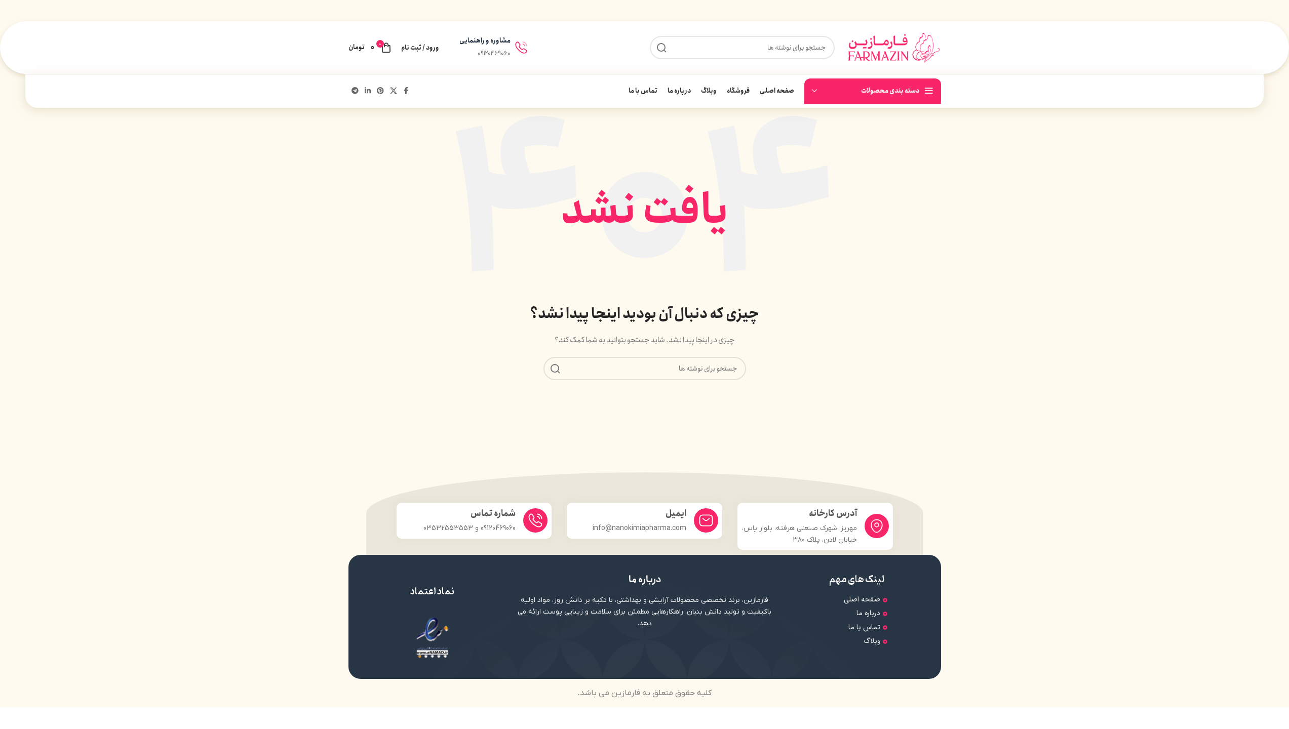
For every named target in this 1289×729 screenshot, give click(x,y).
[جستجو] (555, 368)
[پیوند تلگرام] (355, 91)
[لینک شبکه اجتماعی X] (393, 91)
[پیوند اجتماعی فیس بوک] (406, 91)
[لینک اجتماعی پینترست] (380, 91)
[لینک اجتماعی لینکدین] (368, 91)
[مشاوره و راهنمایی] (521, 47)
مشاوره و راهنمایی (485, 40)
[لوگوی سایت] (893, 47)
